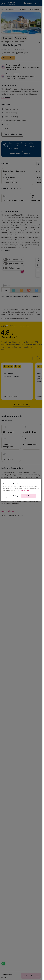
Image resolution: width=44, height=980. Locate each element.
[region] (21, 490)
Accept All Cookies (28, 496)
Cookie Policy (25, 490)
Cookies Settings (13, 496)
